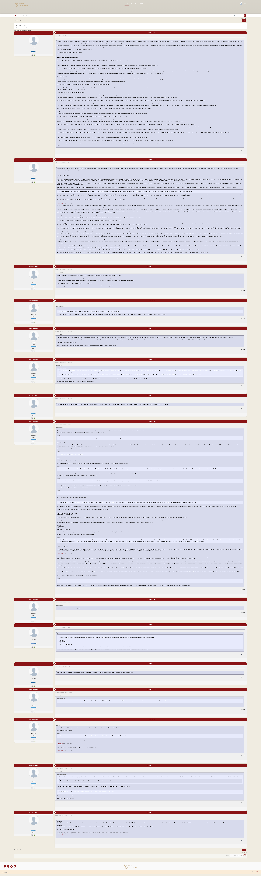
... (19, 20)
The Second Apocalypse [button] (20, 15)
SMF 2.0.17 (3, 871)
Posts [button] (131, 3)
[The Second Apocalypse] (21, 3)
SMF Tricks (258, 871)
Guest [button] (244, 3)
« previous (242, 18)
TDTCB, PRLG (29, 15)
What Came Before (33, 33)
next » (245, 18)
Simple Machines (13, 871)
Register (141, 3)
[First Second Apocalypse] (34, 55)
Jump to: (228, 855)
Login (136, 3)
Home (127, 3)
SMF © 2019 (8, 871)
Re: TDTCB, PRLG (151, 159)
